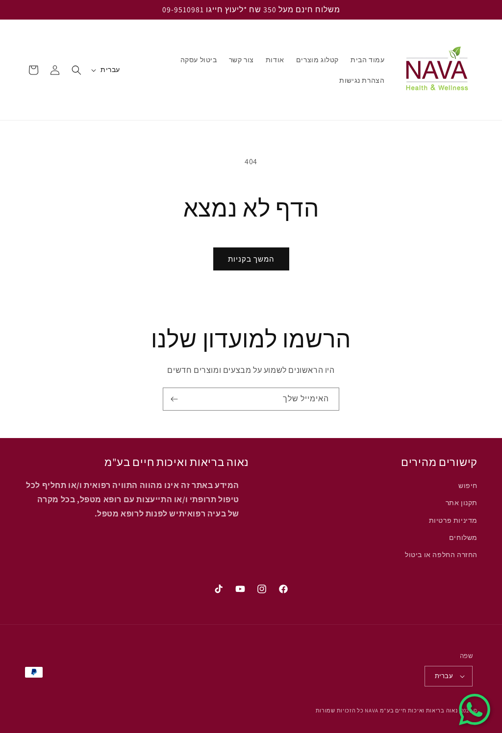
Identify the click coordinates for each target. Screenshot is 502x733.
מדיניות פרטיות (453, 520)
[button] (76, 70)
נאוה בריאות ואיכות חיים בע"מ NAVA (411, 710)
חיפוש (467, 485)
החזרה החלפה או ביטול (441, 554)
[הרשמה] (174, 399)
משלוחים (463, 537)
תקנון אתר (461, 502)
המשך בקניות (251, 259)
